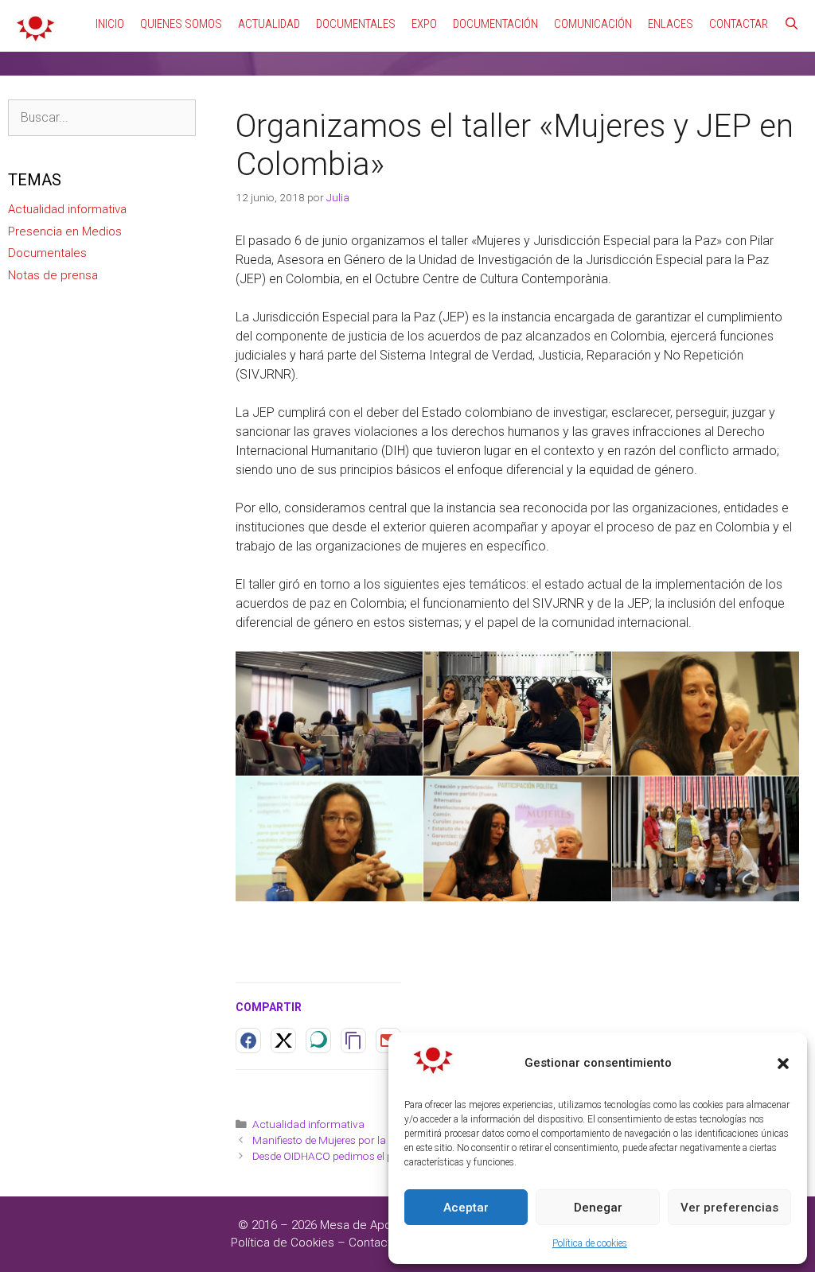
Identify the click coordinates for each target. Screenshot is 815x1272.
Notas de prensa (53, 275)
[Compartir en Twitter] (283, 1040)
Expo (424, 24)
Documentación (495, 24)
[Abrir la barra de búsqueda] (791, 24)
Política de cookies (589, 1243)
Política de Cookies (282, 1242)
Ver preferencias (729, 1207)
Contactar (738, 24)
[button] (783, 1064)
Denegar (598, 1207)
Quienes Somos (181, 24)
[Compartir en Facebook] (248, 1040)
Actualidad (269, 24)
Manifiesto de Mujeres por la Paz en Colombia (361, 1140)
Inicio (110, 24)
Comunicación (593, 24)
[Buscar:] (102, 118)
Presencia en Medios (65, 231)
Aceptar (466, 1207)
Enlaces (670, 24)
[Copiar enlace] (353, 1040)
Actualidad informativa (308, 1124)
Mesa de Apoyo (364, 1225)
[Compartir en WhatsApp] (318, 1040)
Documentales (356, 24)
